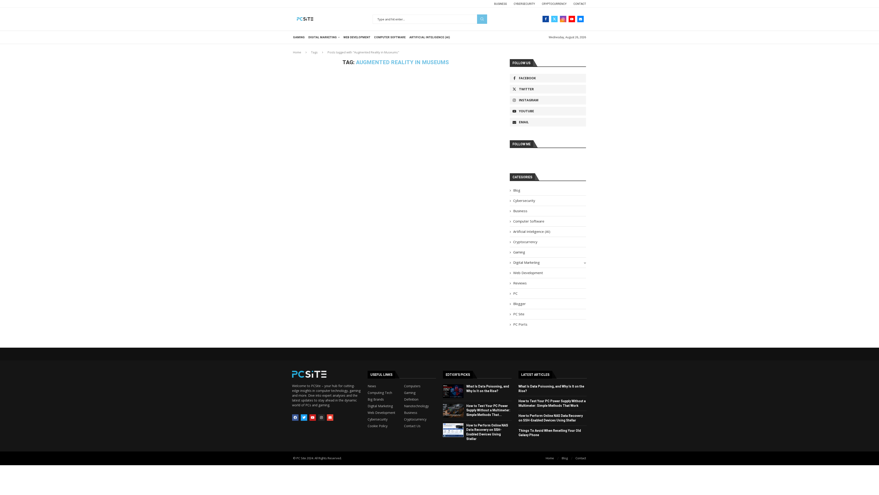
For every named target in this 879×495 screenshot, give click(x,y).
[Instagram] (563, 19)
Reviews (520, 283)
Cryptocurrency (554, 4)
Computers (412, 386)
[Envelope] (330, 417)
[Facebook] (546, 19)
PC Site (518, 314)
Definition (411, 399)
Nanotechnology (416, 406)
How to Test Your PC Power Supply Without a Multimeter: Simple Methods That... (488, 410)
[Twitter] (554, 19)
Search (482, 19)
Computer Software (390, 37)
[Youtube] (572, 19)
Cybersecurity (524, 4)
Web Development (356, 37)
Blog (516, 190)
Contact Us (412, 426)
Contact (579, 4)
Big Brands (376, 399)
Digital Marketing (322, 37)
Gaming (299, 37)
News (372, 386)
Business (500, 4)
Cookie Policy (378, 426)
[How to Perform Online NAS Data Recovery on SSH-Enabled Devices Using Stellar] (453, 430)
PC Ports (520, 324)
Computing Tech (380, 392)
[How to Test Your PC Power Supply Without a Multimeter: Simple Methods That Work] (453, 411)
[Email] (580, 19)
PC (515, 293)
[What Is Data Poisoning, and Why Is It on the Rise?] (453, 391)
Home (297, 52)
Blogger (519, 303)
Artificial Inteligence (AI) (429, 37)
